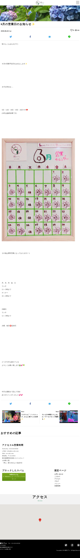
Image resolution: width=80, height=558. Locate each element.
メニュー (57, 483)
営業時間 (57, 486)
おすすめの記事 (11, 433)
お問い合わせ (58, 474)
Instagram (78, 545)
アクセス (57, 479)
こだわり (57, 476)
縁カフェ (67, 550)
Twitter (66, 545)
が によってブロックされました (14, 477)
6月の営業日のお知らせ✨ (18, 24)
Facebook (72, 545)
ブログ (56, 481)
